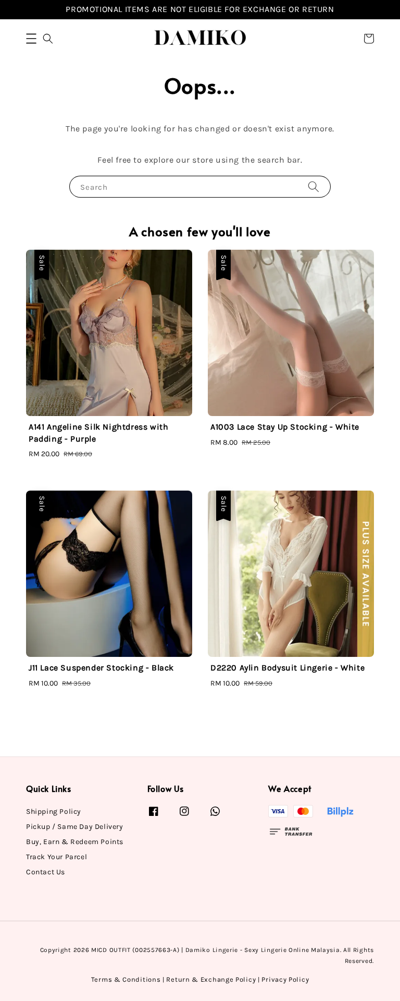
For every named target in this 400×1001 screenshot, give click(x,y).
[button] (31, 38)
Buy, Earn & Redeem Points (74, 841)
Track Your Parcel (56, 856)
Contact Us (45, 872)
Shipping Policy (53, 811)
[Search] (313, 186)
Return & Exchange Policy (211, 979)
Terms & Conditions (126, 979)
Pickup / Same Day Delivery (74, 826)
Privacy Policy (285, 979)
